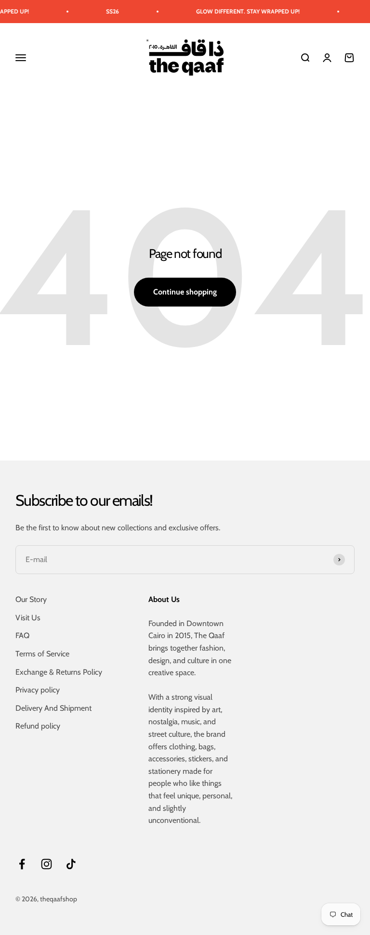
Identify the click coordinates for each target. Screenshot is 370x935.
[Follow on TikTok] (71, 864)
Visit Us (27, 617)
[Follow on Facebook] (21, 864)
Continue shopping (185, 291)
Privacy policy (37, 689)
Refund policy (37, 725)
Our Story (31, 599)
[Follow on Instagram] (46, 864)
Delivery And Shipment (53, 708)
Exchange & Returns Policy (58, 672)
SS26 (105, 11)
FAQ (22, 635)
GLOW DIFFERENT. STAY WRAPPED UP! (241, 11)
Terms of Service (42, 653)
